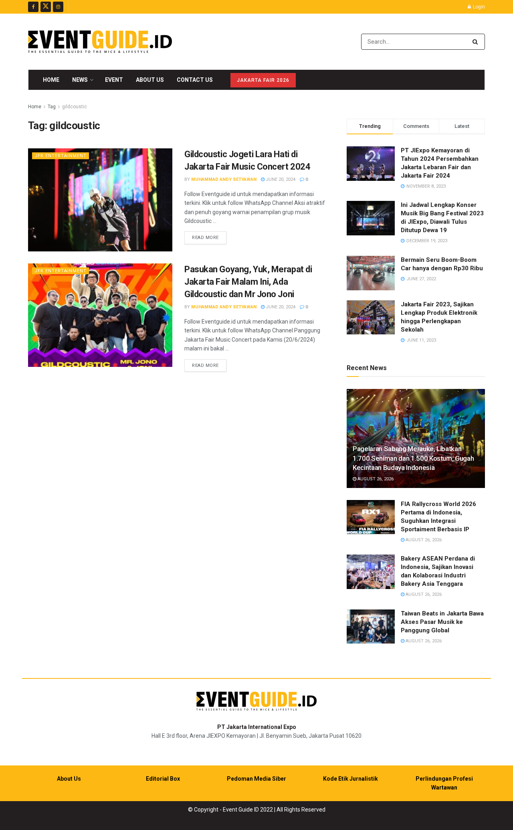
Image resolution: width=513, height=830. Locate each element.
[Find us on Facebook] (33, 7)
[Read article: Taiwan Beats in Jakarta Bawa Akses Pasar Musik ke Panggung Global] (371, 626)
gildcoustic (74, 106)
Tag (52, 106)
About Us (150, 80)
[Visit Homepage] (100, 41)
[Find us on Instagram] (58, 7)
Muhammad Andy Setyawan (223, 179)
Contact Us (195, 80)
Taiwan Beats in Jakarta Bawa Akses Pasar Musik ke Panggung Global (442, 622)
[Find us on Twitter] (45, 7)
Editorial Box (163, 778)
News (80, 80)
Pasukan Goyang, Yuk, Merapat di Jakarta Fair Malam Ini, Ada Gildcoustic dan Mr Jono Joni (248, 281)
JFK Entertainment (60, 155)
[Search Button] (477, 42)
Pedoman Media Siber (256, 778)
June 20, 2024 (280, 179)
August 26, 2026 (375, 479)
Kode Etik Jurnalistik (350, 778)
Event (114, 80)
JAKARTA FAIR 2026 (263, 80)
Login (478, 7)
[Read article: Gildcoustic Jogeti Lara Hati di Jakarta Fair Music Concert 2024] (100, 199)
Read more (209, 237)
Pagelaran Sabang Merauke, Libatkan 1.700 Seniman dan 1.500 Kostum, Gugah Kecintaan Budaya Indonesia (413, 458)
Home (51, 80)
